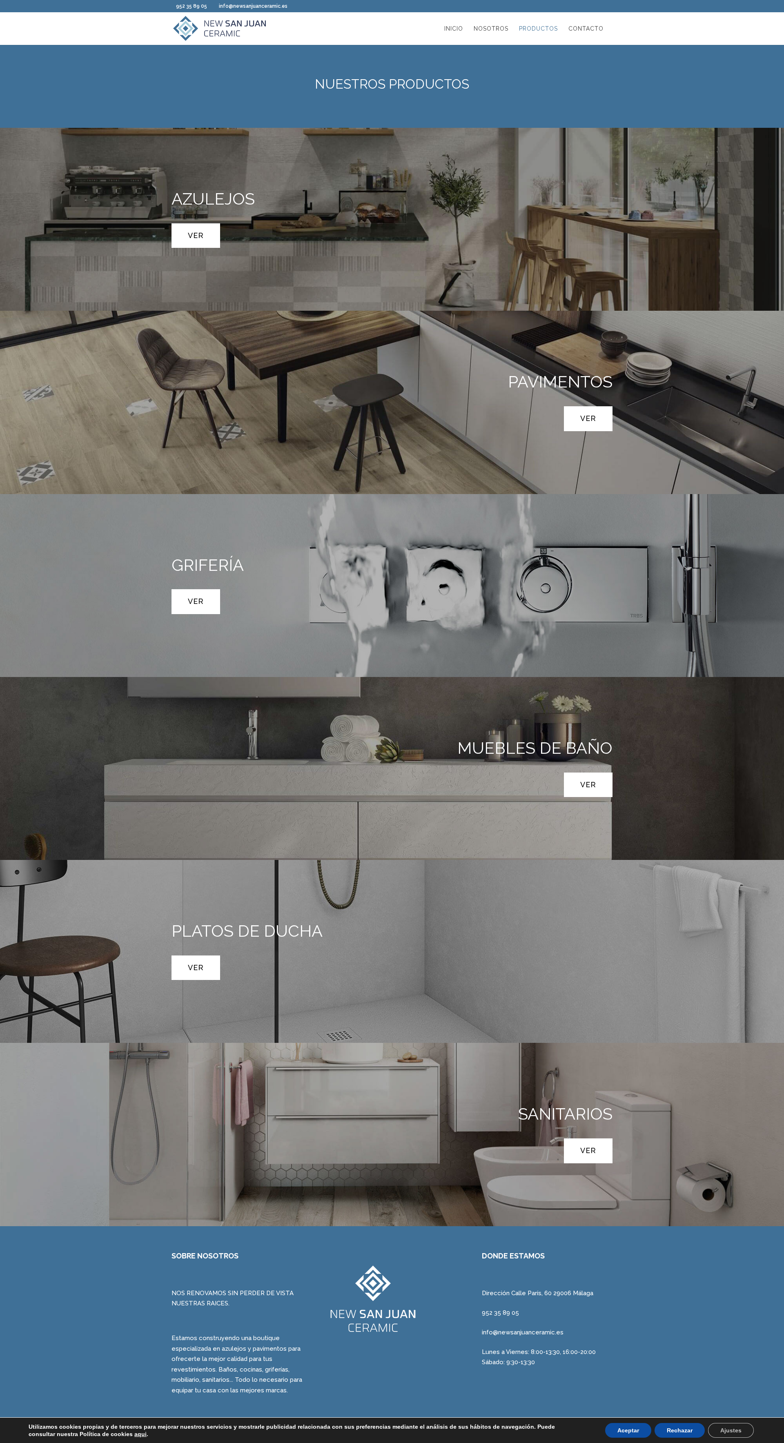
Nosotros (491, 29)
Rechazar (680, 1430)
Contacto (586, 29)
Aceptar (628, 1430)
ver (196, 235)
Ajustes (731, 1430)
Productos (538, 29)
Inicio (453, 29)
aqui (140, 1434)
